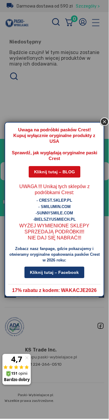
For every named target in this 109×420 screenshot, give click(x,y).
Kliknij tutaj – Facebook (54, 272)
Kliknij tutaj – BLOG (54, 171)
